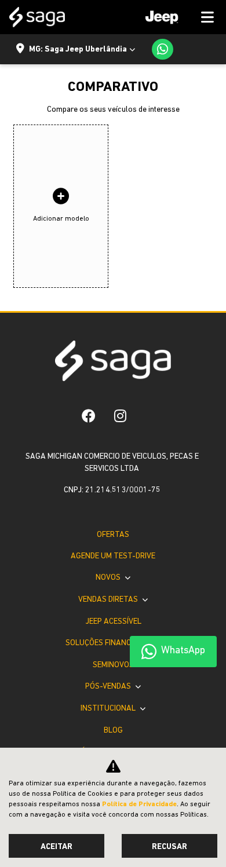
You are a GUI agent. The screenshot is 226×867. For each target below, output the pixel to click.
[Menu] (175, 17)
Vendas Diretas (109, 599)
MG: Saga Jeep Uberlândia (78, 49)
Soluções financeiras (109, 643)
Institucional (109, 708)
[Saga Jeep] (37, 17)
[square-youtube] (145, 415)
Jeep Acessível (113, 621)
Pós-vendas (109, 686)
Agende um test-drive (113, 556)
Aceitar (56, 847)
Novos (109, 577)
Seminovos (113, 665)
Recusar (169, 847)
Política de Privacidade (139, 804)
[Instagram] (120, 415)
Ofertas (113, 535)
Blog (113, 730)
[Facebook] (88, 415)
